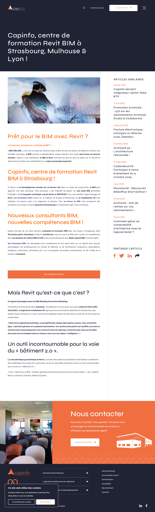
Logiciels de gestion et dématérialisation (60, 490)
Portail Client (107, 479)
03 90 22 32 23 (97, 8)
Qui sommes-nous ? (110, 475)
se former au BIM (72, 201)
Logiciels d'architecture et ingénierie (59, 481)
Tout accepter (45, 502)
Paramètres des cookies (21, 502)
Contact (105, 492)
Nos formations (108, 471)
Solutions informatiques (53, 473)
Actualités (106, 484)
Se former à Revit (54, 274)
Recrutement (107, 488)
